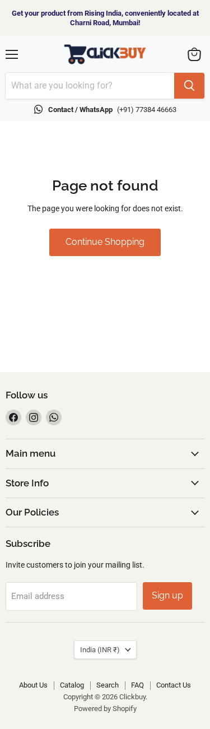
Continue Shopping (105, 241)
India (100, 650)
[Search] (189, 86)
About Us (33, 685)
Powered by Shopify (105, 708)
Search (107, 685)
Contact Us (173, 685)
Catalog (72, 685)
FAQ (137, 685)
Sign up (167, 595)
